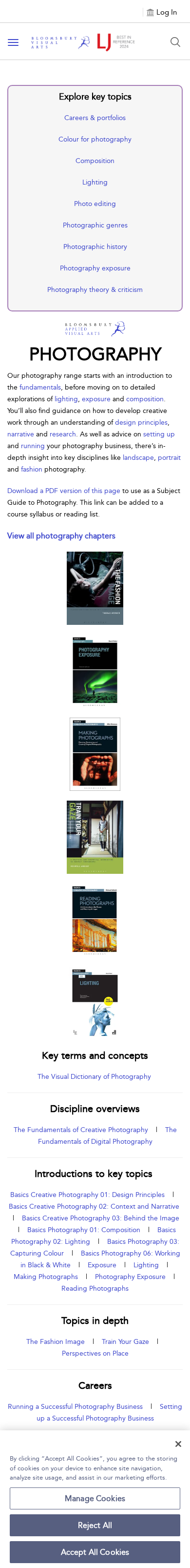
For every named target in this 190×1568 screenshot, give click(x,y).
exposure (97, 399)
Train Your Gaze (125, 1342)
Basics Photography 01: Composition (83, 1230)
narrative (21, 434)
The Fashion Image (55, 1342)
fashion (32, 469)
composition (145, 399)
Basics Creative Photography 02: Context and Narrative (94, 1206)
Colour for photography (95, 139)
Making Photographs (46, 1277)
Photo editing (95, 204)
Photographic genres (95, 225)
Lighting (95, 182)
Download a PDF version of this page (63, 491)
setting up (159, 434)
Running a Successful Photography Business (75, 1407)
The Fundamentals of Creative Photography (81, 1130)
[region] (95, 1499)
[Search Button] (175, 42)
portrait (169, 458)
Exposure (102, 1265)
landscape (138, 458)
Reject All (95, 1525)
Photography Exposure (130, 1277)
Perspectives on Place (95, 1353)
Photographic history (95, 247)
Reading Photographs (95, 1288)
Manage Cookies (95, 1498)
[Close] (178, 1444)
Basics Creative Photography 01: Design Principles (87, 1195)
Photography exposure (95, 268)
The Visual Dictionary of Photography (95, 1077)
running (34, 446)
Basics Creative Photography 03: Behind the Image (100, 1218)
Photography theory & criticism (95, 290)
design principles (141, 422)
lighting (66, 399)
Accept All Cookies (95, 1552)
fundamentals (40, 387)
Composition (95, 161)
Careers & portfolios (95, 118)
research (63, 434)
